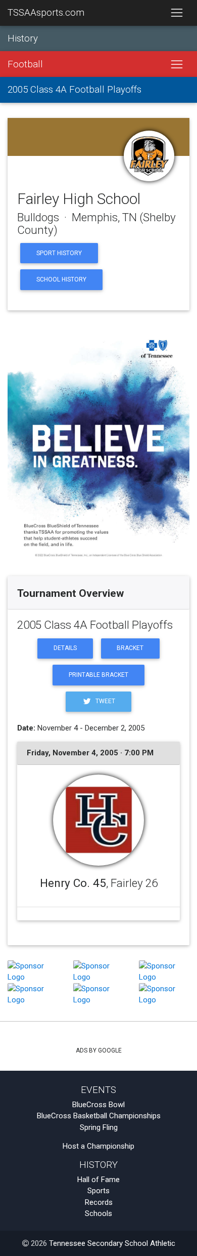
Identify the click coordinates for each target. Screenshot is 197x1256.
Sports (98, 1190)
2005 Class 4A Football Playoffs (74, 89)
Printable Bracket (98, 674)
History (23, 38)
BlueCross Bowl (98, 1104)
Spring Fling (99, 1127)
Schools (98, 1213)
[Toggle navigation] (176, 13)
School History (61, 279)
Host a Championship (98, 1146)
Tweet (104, 701)
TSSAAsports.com (46, 12)
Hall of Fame (98, 1179)
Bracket (130, 648)
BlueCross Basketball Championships (99, 1115)
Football (25, 64)
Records (99, 1202)
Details (65, 648)
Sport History (59, 253)
